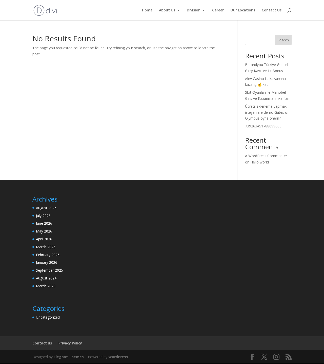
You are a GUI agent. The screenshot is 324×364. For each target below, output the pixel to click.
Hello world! (260, 162)
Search (283, 40)
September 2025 (49, 270)
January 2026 (46, 262)
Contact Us (271, 10)
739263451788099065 (263, 126)
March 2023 (45, 286)
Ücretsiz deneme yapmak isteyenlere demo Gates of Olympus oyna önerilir (267, 112)
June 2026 (44, 223)
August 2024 (46, 278)
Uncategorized (48, 317)
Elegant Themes (69, 356)
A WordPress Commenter (266, 155)
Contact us (42, 343)
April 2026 (44, 239)
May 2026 (44, 231)
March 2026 (45, 246)
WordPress (118, 356)
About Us (167, 10)
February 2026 (47, 254)
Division (193, 10)
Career (218, 10)
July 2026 (43, 215)
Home (147, 10)
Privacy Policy (70, 343)
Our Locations (242, 10)
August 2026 (46, 207)
